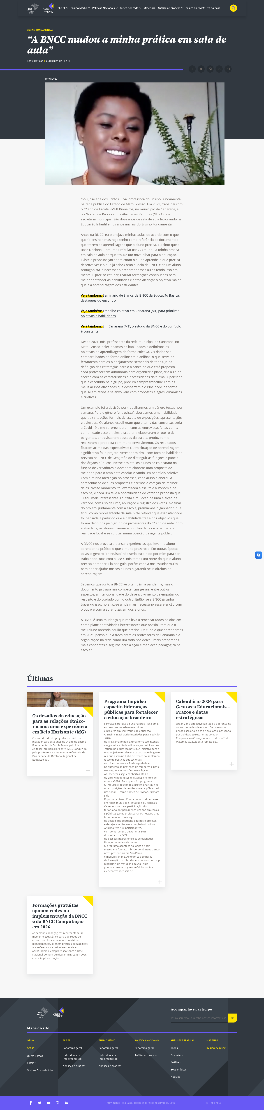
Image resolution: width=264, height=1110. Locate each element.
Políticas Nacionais (103, 8)
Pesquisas (177, 1055)
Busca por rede (129, 8)
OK (232, 1018)
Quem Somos (35, 1056)
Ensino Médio (79, 8)
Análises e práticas (169, 8)
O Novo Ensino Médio (40, 1070)
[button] (192, 69)
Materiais (149, 8)
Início (30, 1040)
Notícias (175, 1076)
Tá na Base (213, 8)
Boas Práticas (179, 1069)
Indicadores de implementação (72, 1056)
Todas (174, 1048)
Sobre (30, 1048)
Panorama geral (72, 1048)
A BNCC (31, 1063)
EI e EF (62, 8)
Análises (176, 1062)
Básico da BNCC (195, 8)
